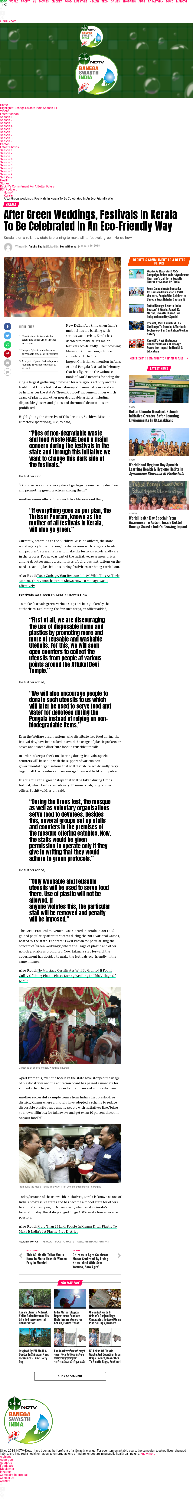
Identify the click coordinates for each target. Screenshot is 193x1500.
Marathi (182, 1)
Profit (25, 1)
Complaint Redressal (14, 1475)
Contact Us (7, 1478)
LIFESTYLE (80, 1)
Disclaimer (7, 1469)
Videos (4, 111)
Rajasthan (155, 1)
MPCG (170, 1)
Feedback (6, 1466)
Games (115, 1)
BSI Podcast (8, 189)
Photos (5, 144)
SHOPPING (129, 1)
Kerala (8, 195)
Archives (5, 1456)
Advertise (6, 1459)
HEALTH (94, 1)
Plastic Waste (64, 1242)
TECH (105, 1)
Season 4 (6, 126)
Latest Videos (9, 114)
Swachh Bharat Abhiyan (93, 1242)
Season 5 (6, 129)
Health (4, 180)
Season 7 (6, 135)
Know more (147, 1453)
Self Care (6, 177)
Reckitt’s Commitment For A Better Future (27, 186)
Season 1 (6, 117)
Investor (5, 1472)
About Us (6, 1463)
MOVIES (44, 1)
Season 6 (6, 132)
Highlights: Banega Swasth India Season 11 (28, 108)
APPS (142, 1)
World (13, 1)
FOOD (68, 1)
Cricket (56, 1)
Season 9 (6, 141)
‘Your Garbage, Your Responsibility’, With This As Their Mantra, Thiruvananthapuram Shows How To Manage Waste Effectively (69, 580)
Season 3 (6, 123)
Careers (5, 1481)
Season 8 (6, 138)
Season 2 (6, 120)
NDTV (3, 1)
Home (4, 105)
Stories (5, 183)
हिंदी (34, 1)
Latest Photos (9, 147)
